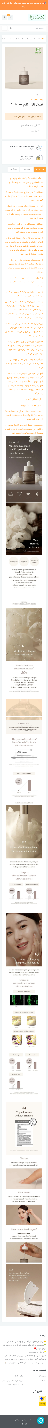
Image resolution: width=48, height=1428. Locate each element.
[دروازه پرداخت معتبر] (42, 1400)
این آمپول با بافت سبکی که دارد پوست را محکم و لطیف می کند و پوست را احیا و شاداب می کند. (24, 363)
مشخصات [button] (26, 169)
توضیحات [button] (40, 169)
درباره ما (43, 1380)
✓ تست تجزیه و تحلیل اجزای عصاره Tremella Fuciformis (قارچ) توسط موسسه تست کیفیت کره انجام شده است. (24, 415)
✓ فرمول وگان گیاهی (34, 399)
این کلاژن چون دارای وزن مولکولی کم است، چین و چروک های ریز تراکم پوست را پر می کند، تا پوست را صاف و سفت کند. (25, 228)
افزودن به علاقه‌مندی (29, 125)
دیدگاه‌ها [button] (13, 169)
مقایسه (34, 130)
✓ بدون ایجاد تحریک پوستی (31, 405)
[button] (10, 17)
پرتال (17, 1420)
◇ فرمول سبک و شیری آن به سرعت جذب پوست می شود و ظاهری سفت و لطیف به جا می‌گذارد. (25, 281)
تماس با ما (19, 1376)
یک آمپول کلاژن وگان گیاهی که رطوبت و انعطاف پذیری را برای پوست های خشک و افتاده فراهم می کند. (26, 182)
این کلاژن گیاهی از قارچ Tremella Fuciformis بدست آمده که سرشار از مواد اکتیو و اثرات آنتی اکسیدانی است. (24, 196)
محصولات (42, 1376)
